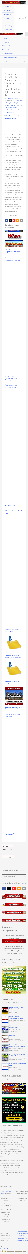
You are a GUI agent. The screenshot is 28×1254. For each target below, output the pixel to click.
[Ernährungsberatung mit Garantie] (14, 1110)
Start (19, 1231)
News (17, 105)
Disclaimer (19, 1233)
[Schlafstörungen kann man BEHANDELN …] (14, 980)
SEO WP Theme (22, 1235)
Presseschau (15, 107)
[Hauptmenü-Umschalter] (26, 34)
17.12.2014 (16, 100)
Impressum (25, 1233)
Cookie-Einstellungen (5, 1249)
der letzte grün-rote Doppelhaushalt (13, 103)
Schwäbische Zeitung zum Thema (13, 110)
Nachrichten (12, 105)
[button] (6, 220)
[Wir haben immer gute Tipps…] (14, 1088)
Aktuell (21, 100)
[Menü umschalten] (10, 7)
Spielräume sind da (9, 112)
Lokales (6, 105)
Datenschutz (24, 1231)
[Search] (25, 18)
